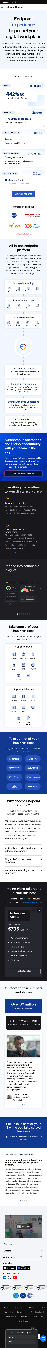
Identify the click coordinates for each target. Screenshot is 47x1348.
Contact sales (37, 1316)
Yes (12, 1337)
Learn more (9, 498)
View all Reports (23, 194)
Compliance (9, 1312)
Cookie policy (36, 1312)
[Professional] (24, 971)
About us (7, 1307)
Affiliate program (11, 1316)
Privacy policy (22, 1312)
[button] (15, 552)
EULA (16, 1307)
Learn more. (25, 751)
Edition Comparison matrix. (30, 902)
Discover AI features (22, 473)
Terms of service (27, 1307)
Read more (9, 819)
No (12, 1342)
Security (40, 1307)
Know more (23, 366)
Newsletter (25, 1316)
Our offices (23, 1321)
